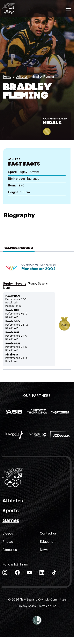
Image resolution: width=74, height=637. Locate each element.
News (44, 550)
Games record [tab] (19, 248)
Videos (7, 533)
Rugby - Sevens (14, 283)
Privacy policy (27, 606)
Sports (10, 510)
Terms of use (47, 606)
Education (48, 541)
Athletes (12, 500)
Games (10, 520)
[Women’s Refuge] (37, 620)
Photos (8, 541)
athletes (22, 76)
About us (9, 550)
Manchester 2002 (38, 269)
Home (7, 76)
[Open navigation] (68, 8)
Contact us (48, 533)
